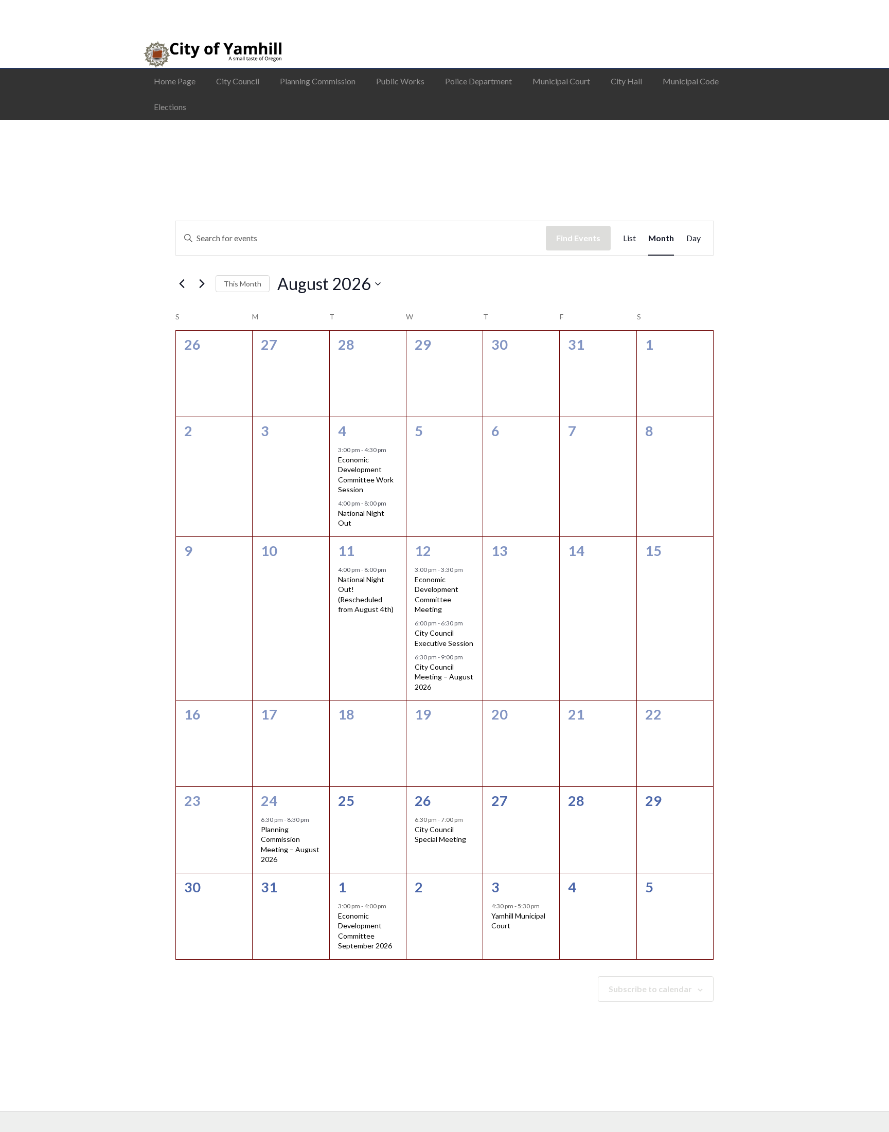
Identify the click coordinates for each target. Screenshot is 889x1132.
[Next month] (201, 284)
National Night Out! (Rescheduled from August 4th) (366, 594)
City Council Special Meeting (440, 834)
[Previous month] (181, 284)
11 (346, 550)
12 (423, 550)
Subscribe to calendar (650, 989)
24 (269, 800)
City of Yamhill (199, 54)
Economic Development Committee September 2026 (365, 930)
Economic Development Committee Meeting (436, 594)
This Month (242, 283)
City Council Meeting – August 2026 (444, 676)
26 (423, 800)
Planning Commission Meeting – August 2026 (290, 844)
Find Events (578, 238)
